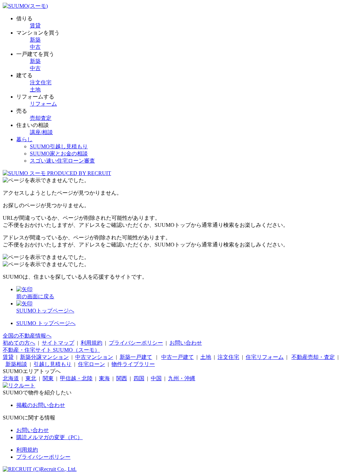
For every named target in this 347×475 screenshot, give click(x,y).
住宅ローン (91, 364)
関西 (121, 378)
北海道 (11, 378)
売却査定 (41, 118)
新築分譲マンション (44, 357)
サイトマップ (58, 343)
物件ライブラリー (133, 364)
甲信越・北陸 (76, 378)
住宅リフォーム (265, 357)
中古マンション (94, 357)
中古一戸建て (177, 357)
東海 (104, 378)
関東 (48, 378)
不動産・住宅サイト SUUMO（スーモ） (51, 350)
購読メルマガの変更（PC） (49, 437)
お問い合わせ (185, 343)
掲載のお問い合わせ (40, 405)
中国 (156, 378)
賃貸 (35, 25)
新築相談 (16, 364)
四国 (139, 378)
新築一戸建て (136, 357)
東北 (30, 378)
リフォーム (43, 104)
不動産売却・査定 (313, 357)
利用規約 (91, 343)
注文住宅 (41, 82)
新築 (35, 40)
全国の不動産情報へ (27, 336)
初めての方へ (19, 343)
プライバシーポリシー (136, 343)
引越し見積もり (53, 364)
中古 (35, 47)
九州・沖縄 (181, 378)
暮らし (24, 139)
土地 (35, 89)
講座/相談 (41, 132)
